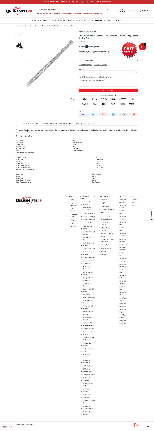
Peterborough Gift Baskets (88, 307)
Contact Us (134, 201)
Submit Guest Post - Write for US (107, 240)
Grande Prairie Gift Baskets (88, 290)
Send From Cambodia (122, 218)
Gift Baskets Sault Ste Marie (88, 385)
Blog (102, 212)
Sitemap (103, 254)
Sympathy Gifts (97, 13)
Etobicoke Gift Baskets (87, 344)
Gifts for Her (56, 13)
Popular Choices (73, 210)
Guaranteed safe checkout (108, 95)
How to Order (105, 206)
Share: (81, 111)
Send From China (122, 229)
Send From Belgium (122, 206)
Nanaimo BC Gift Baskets (88, 333)
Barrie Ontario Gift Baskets (88, 244)
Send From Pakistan (122, 316)
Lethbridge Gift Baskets (87, 302)
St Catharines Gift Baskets (88, 253)
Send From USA (122, 288)
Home (18, 26)
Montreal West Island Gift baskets (88, 209)
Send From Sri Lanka (122, 305)
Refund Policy (105, 245)
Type (72, 223)
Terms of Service (106, 248)
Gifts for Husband (67, 13)
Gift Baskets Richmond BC (87, 361)
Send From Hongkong (122, 265)
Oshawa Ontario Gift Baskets (89, 233)
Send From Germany (122, 260)
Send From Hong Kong (122, 322)
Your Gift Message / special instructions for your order (95, 77)
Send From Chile (122, 223)
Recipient (73, 220)
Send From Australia (122, 282)
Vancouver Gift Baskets (87, 227)
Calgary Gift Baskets (89, 216)
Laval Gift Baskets (88, 257)
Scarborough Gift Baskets (88, 273)
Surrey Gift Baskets (89, 248)
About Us (104, 199)
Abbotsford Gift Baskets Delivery (88, 324)
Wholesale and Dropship (105, 229)
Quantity (81, 69)
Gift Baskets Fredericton (86, 356)
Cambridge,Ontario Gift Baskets (88, 339)
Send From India (122, 271)
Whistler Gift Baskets (86, 390)
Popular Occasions (74, 204)
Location (73, 226)
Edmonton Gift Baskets (87, 203)
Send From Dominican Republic (122, 247)
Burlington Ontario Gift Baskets (88, 279)
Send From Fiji (122, 254)
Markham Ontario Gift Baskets (88, 262)
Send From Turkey (122, 299)
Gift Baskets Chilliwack (86, 379)
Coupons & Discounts (104, 224)
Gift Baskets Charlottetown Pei (88, 407)
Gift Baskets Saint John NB (88, 350)
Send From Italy (122, 311)
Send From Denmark (122, 240)
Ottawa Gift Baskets (89, 219)
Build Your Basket (74, 215)
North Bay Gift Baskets (87, 319)
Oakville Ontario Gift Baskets (89, 402)
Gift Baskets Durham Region (87, 268)
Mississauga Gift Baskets (88, 313)
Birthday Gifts (47, 13)
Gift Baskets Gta (88, 366)
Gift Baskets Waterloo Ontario (88, 370)
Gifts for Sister (87, 13)
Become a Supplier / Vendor (107, 235)
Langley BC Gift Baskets (87, 285)
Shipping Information (107, 209)
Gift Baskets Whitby (89, 374)
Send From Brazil (122, 212)
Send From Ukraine (122, 294)
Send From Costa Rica (122, 235)
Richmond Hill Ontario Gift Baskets (89, 296)
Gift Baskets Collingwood (86, 396)
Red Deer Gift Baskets (87, 239)
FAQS (103, 203)
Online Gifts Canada (19, 10)
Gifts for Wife (78, 13)
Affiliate (103, 251)
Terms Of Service (106, 219)
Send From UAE (122, 277)
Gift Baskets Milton (88, 328)
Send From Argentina (122, 201)
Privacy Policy (105, 216)
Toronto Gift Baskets (89, 213)
